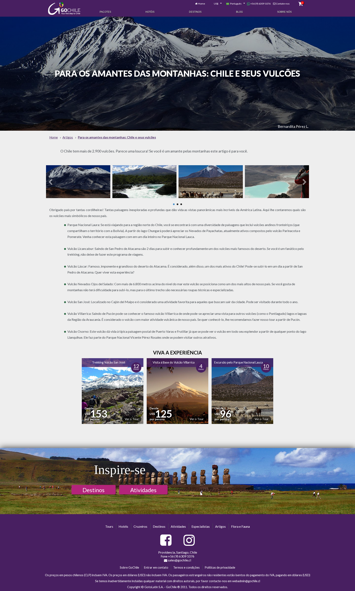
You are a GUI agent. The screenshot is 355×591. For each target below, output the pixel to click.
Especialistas (200, 526)
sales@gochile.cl (179, 560)
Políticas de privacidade (220, 567)
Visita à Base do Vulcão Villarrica (174, 362)
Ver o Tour (132, 419)
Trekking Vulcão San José (108, 362)
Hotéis (149, 11)
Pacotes (105, 11)
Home (201, 3)
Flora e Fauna (240, 526)
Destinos (195, 11)
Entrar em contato (156, 567)
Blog (239, 11)
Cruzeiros (140, 526)
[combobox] (215, 3)
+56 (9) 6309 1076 (260, 3)
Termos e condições (186, 567)
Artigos (220, 526)
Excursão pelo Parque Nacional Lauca (238, 362)
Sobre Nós (284, 11)
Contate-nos (283, 3)
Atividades (143, 490)
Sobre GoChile (129, 567)
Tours (109, 526)
